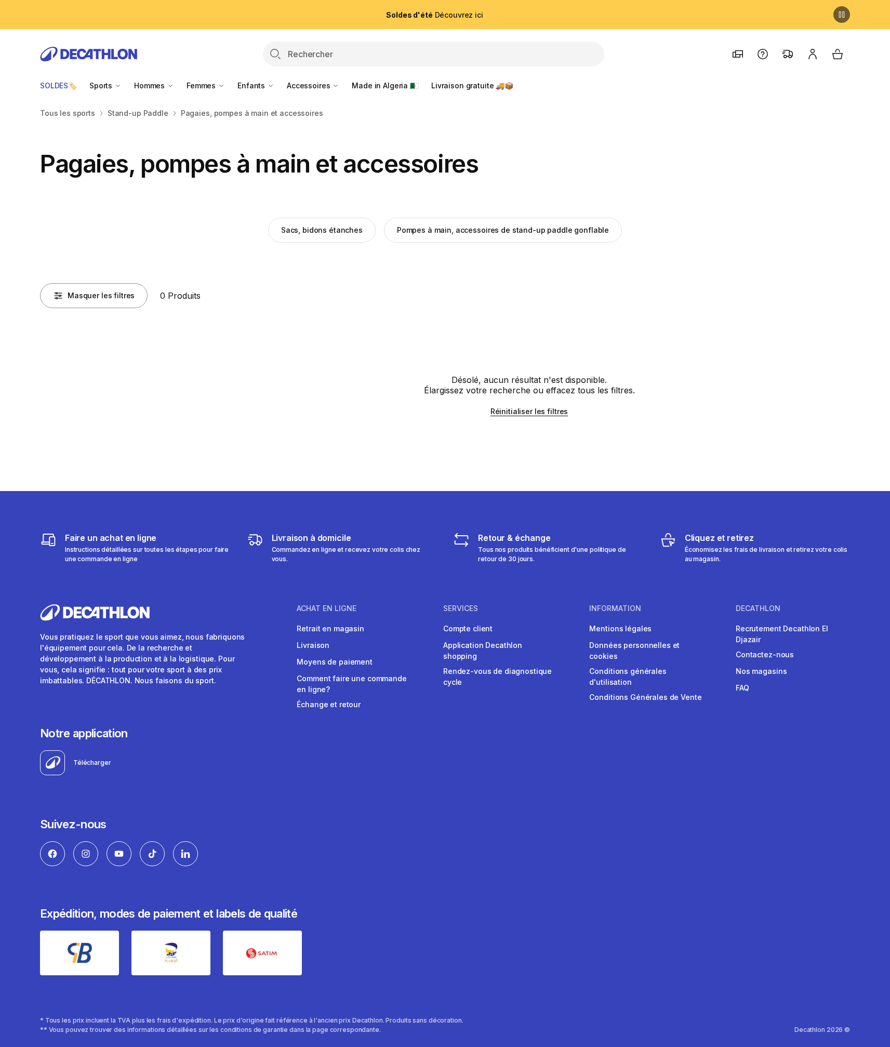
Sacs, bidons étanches (322, 230)
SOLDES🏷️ (58, 85)
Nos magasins (761, 671)
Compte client (468, 628)
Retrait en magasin (330, 628)
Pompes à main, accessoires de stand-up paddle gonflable (503, 230)
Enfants (252, 85)
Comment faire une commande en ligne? (351, 684)
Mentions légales (620, 628)
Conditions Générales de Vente (645, 697)
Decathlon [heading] (758, 608)
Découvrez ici (434, 14)
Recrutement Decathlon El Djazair (782, 634)
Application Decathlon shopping (482, 650)
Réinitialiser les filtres (529, 411)
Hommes (150, 85)
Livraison (313, 645)
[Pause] (841, 14)
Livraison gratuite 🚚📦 (472, 85)
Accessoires (309, 85)
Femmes (202, 85)
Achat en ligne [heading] (326, 608)
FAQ (742, 687)
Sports (101, 85)
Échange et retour (329, 704)
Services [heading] (460, 608)
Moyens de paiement (334, 661)
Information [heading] (615, 608)
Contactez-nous (765, 654)
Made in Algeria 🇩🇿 (385, 85)
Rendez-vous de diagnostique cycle (497, 676)
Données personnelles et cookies (634, 650)
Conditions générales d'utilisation (627, 676)
